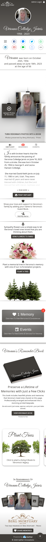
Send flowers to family (22, 237)
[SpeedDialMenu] (40, 536)
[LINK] (40, 47)
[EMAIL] (14, 47)
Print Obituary (24, 195)
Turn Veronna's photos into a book (23, 134)
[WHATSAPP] (40, 41)
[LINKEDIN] (5, 47)
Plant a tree (22, 272)
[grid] (23, 110)
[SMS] (23, 47)
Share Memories (24, 531)
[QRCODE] (5, 41)
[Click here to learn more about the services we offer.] (23, 519)
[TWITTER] (31, 41)
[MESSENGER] (23, 41)
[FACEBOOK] (14, 41)
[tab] (10, 145)
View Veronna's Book (23, 413)
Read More (23, 190)
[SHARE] (31, 47)
